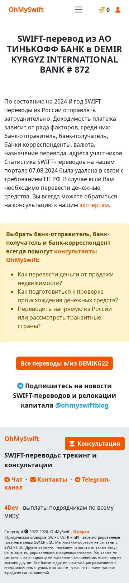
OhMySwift (26, 9)
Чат (16, 479)
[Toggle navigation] (79, 9)
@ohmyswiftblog (82, 405)
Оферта (81, 531)
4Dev (11, 507)
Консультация (97, 443)
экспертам (94, 205)
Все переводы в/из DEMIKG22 (64, 363)
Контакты (51, 479)
